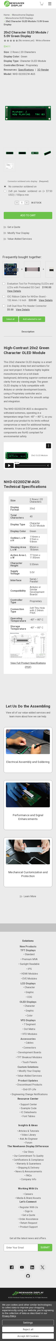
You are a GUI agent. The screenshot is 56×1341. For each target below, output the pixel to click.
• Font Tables (28, 1116)
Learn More (30, 896)
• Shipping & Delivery (28, 1167)
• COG (29, 997)
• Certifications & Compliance (28, 1159)
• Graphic (29, 992)
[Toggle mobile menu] (50, 3)
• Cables (28, 1042)
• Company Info (28, 1179)
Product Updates (28, 1080)
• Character (29, 987)
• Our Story (28, 1151)
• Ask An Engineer (28, 1138)
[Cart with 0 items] (41, 3)
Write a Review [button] (43, 40)
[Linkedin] (32, 1267)
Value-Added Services (19, 238)
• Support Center (28, 1104)
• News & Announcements (28, 1171)
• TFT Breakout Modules (29, 1057)
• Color (29, 1015)
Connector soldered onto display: (28, 181)
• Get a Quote (28, 1215)
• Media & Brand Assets (28, 1198)
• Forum (28, 1142)
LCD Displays (28, 983)
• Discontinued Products (29, 1084)
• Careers (28, 1194)
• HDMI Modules (29, 973)
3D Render (43, 69)
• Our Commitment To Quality (28, 1155)
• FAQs (28, 1175)
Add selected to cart (32, 319)
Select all (10, 319)
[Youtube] (22, 1267)
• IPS (29, 968)
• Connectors (29, 1047)
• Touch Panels (29, 1062)
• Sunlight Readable (29, 964)
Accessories (28, 1038)
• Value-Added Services (29, 1075)
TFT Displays (28, 950)
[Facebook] (12, 1267)
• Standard (29, 954)
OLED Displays (28, 1001)
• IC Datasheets (28, 1112)
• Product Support (28, 1226)
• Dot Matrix (29, 1029)
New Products (28, 946)
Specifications (26, 69)
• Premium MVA (29, 959)
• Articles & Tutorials (28, 1131)
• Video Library (28, 1134)
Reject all (28, 1329)
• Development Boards (29, 1052)
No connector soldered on (22, 186)
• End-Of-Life (29, 1089)
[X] (42, 1267)
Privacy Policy (9, 1315)
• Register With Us (28, 1207)
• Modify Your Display (29, 1071)
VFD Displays (28, 1020)
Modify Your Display (18, 233)
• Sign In (28, 1211)
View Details (14, 291)
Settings (28, 1322)
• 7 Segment (29, 1024)
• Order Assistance (28, 1219)
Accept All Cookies (28, 1336)
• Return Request (28, 1222)
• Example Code (28, 1108)
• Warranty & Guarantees (28, 1163)
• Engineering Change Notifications (29, 1094)
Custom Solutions (28, 1067)
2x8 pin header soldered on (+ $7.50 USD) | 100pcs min (30, 193)
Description (28, 331)
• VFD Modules (29, 1034)
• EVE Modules (29, 978)
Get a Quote (13, 227)
